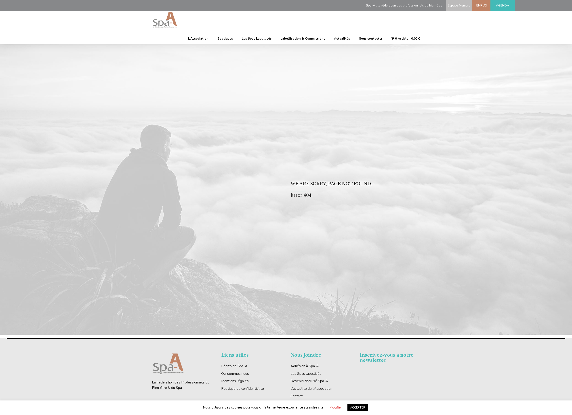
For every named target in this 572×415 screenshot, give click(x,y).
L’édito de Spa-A (234, 366)
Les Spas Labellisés (256, 38)
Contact (296, 396)
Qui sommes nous (235, 373)
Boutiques (225, 38)
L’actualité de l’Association (311, 388)
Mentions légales (235, 381)
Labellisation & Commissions (302, 38)
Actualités (342, 38)
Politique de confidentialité (242, 388)
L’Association (198, 38)
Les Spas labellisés (305, 373)
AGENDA (502, 5)
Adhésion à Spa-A (304, 366)
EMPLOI (481, 5)
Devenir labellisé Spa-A (309, 381)
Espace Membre (458, 5)
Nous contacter (371, 38)
